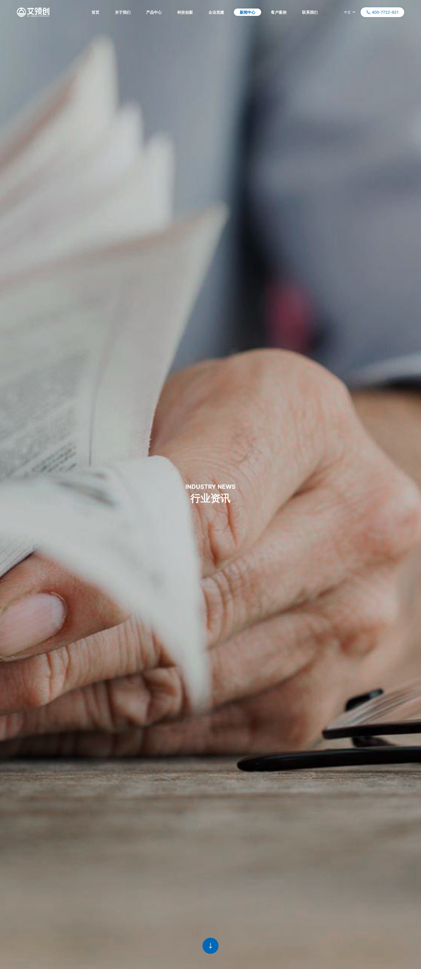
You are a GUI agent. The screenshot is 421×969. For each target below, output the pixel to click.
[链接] (210, 949)
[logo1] (33, 12)
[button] (326, 12)
